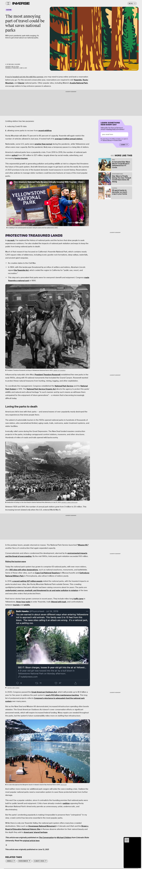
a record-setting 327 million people (27, 581)
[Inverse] (21, 3)
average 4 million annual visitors (68, 139)
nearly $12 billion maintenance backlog (62, 695)
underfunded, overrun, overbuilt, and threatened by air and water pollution (36, 590)
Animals (10, 861)
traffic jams (78, 598)
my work (10, 240)
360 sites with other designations (23, 570)
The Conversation (46, 837)
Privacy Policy (118, 140)
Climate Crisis (39, 861)
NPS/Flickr (63, 784)
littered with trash (58, 602)
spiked (15, 155)
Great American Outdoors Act (44, 692)
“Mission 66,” (83, 545)
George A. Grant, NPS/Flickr (69, 502)
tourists (16, 605)
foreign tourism (21, 158)
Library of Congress (59, 370)
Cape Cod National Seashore (47, 573)
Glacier (21, 83)
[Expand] (125, 839)
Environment (23, 861)
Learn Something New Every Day (110, 123)
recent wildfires (45, 130)
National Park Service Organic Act (41, 389)
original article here (31, 840)
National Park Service (64, 386)
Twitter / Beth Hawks (13, 687)
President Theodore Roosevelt (47, 374)
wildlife (27, 605)
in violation (73, 590)
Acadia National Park (79, 83)
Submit (123, 144)
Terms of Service (107, 140)
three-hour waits (23, 602)
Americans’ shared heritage (35, 832)
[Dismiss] (138, 839)
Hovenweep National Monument (42, 826)
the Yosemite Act (21, 270)
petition (66, 803)
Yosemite (78, 80)
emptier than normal (43, 144)
